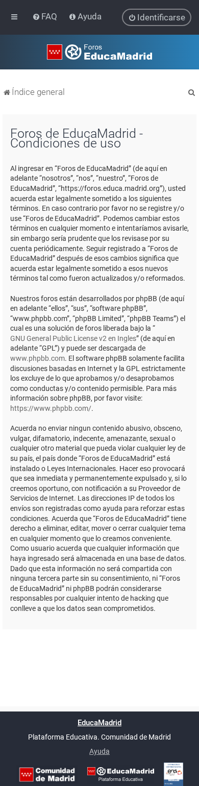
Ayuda (99, 751)
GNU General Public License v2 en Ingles (73, 338)
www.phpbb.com (37, 358)
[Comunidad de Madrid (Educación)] (47, 774)
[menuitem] (46, 16)
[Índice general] (99, 52)
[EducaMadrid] (120, 774)
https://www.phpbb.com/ (50, 408)
